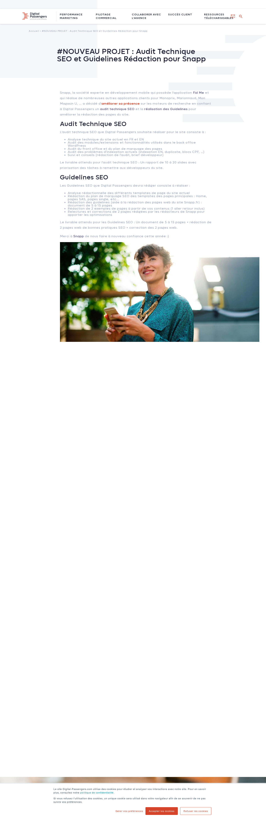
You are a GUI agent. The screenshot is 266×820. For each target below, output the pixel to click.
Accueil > (88, 31)
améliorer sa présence (120, 103)
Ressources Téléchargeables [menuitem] (216, 16)
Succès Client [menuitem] (180, 14)
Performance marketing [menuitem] (71, 16)
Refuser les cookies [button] (195, 811)
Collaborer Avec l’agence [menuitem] (146, 16)
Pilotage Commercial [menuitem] (106, 16)
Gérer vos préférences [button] (129, 811)
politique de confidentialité (97, 792)
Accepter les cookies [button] (161, 811)
